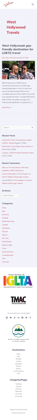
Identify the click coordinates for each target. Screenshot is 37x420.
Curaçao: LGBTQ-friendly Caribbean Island (18, 153)
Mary (4, 167)
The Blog (18, 384)
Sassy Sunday (7, 245)
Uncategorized (7, 255)
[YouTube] (11, 318)
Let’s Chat (18, 394)
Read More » (7, 107)
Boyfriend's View (8, 221)
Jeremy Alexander (9, 174)
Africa (4, 208)
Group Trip (18, 396)
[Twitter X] (26, 318)
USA (10, 58)
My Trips (5, 58)
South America (7, 252)
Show (4, 248)
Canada (5, 225)
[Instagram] (7, 318)
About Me (18, 391)
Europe (5, 231)
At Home (5, 215)
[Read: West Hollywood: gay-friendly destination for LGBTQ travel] (18, 70)
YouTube (5, 262)
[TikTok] (15, 318)
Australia (5, 218)
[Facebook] (30, 318)
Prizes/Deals (6, 242)
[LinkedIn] (18, 318)
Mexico (5, 235)
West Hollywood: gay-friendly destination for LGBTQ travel (17, 49)
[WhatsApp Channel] (22, 318)
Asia (3, 211)
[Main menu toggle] (32, 4)
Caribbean (6, 228)
